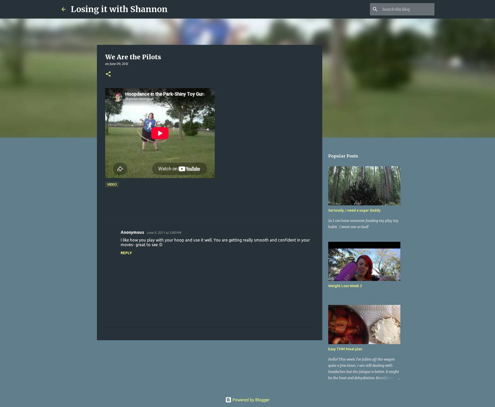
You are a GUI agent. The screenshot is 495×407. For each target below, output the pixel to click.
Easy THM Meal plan (345, 349)
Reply (126, 253)
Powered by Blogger (251, 399)
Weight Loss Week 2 (345, 286)
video (112, 184)
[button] (108, 74)
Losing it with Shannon (119, 9)
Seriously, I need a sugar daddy (354, 210)
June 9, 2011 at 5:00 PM (163, 232)
